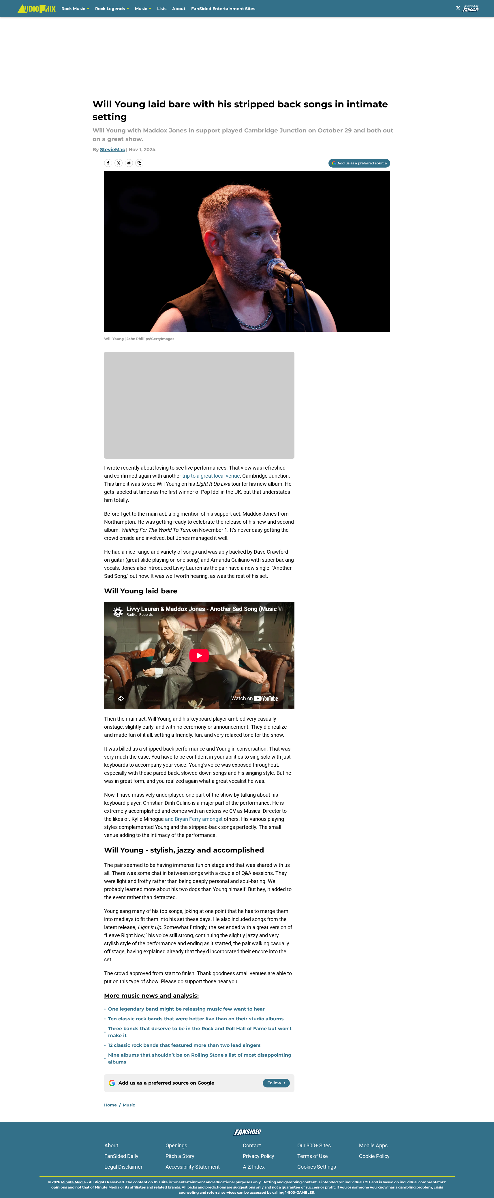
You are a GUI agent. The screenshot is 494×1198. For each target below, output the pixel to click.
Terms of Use (312, 1156)
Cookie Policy (374, 1156)
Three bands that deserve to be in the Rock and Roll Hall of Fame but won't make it (200, 1032)
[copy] (139, 163)
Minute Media (73, 1182)
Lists (161, 8)
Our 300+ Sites (314, 1145)
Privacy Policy (258, 1156)
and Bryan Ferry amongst (194, 819)
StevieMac (112, 149)
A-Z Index (254, 1167)
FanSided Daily (121, 1156)
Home (110, 1105)
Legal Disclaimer (123, 1167)
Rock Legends (110, 8)
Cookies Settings (316, 1167)
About (178, 8)
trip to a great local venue (211, 476)
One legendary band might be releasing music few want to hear (186, 1009)
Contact (252, 1145)
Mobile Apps (373, 1145)
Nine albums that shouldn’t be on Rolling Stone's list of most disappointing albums (199, 1058)
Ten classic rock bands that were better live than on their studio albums (196, 1019)
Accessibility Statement (193, 1167)
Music (141, 8)
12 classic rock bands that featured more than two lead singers (184, 1045)
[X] (458, 8)
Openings (176, 1145)
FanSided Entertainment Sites (223, 8)
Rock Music (73, 8)
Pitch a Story (180, 1156)
